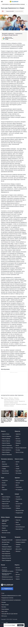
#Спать (17, 399)
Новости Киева (5, 434)
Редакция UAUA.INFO (10, 11)
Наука (2, 477)
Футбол (17, 461)
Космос (4, 482)
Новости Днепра (6, 438)
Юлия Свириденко (6, 560)
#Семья (6, 398)
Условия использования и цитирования (11, 600)
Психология (18, 487)
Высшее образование (21, 447)
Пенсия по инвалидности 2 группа (7, 570)
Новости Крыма (6, 452)
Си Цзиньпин (5, 544)
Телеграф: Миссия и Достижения (9, 613)
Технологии (5, 480)
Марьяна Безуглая (6, 558)
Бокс (17, 464)
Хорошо (20, 625)
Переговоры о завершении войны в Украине (13, 4)
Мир (2, 494)
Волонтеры (4, 530)
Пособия (18, 450)
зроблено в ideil (4, 622)
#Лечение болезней (9, 401)
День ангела (19, 549)
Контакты (4, 606)
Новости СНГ (5, 503)
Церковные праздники (21, 539)
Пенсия (3, 564)
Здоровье (17, 477)
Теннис (17, 466)
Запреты (18, 546)
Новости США (5, 499)
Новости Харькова (6, 436)
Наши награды (5, 604)
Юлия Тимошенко (6, 555)
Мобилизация (18, 517)
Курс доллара (5, 470)
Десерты (18, 574)
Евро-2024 (18, 470)
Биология (4, 485)
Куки (13, 625)
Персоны (3, 537)
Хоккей (17, 468)
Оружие (4, 528)
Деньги (3, 461)
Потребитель (19, 499)
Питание (18, 482)
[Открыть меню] (2, 1)
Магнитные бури (20, 510)
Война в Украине (5, 517)
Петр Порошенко (6, 553)
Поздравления (19, 512)
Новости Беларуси (6, 508)
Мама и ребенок (20, 480)
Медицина (18, 443)
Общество (17, 431)
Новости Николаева (7, 454)
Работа (17, 436)
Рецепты (17, 564)
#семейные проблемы (21, 404)
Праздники (17, 537)
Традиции (18, 544)
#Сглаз (16, 401)
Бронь (17, 522)
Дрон (3, 487)
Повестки (18, 520)
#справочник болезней (9, 404)
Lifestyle (17, 494)
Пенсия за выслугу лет (7, 579)
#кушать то (22, 401)
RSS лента (4, 616)
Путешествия (19, 503)
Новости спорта (19, 459)
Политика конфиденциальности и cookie (11, 595)
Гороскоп (18, 496)
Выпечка (18, 567)
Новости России (6, 501)
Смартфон (4, 489)
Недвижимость (5, 466)
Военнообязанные (20, 526)
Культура (18, 506)
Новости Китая (5, 506)
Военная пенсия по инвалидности (6, 574)
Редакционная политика (7, 597)
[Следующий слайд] (26, 4)
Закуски (18, 579)
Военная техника (6, 532)
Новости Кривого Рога (7, 447)
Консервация (19, 569)
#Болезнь (16, 398)
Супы (17, 572)
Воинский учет (19, 529)
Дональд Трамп (6, 542)
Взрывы (4, 523)
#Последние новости (9, 399)
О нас (3, 593)
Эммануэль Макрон (6, 546)
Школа (17, 445)
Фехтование (19, 473)
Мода (17, 501)
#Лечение (11, 398)
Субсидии (18, 440)
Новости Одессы (6, 440)
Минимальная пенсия (7, 577)
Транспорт (4, 464)
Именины (18, 551)
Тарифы (4, 468)
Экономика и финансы (7, 459)
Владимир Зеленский (7, 539)
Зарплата (18, 434)
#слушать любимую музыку (11, 402)
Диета (17, 485)
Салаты (18, 576)
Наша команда (5, 609)
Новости (3, 431)
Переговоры (5, 525)
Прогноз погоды (20, 452)
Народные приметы (20, 542)
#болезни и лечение (9, 405)
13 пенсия (4, 567)
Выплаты (18, 438)
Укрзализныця (5, 473)
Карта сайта (4, 611)
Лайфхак (18, 508)
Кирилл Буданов (6, 551)
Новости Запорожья (7, 445)
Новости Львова (6, 443)
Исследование (19, 489)
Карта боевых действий (5, 521)
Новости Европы (6, 496)
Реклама (4, 602)
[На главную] (14, 1)
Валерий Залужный (7, 549)
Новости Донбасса (6, 450)
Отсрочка (18, 524)
